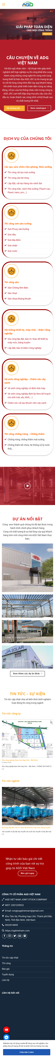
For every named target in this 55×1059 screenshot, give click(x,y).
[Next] (51, 745)
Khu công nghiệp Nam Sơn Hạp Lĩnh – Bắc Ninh (20, 760)
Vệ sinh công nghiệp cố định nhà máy (26, 388)
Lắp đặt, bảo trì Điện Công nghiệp (24, 348)
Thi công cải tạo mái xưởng (21, 172)
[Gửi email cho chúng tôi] (19, 936)
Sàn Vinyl (12, 293)
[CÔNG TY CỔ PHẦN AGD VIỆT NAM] (27, 4)
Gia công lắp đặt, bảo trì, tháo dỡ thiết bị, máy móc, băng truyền (26, 828)
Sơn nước (12, 251)
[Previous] (4, 745)
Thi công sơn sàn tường (17, 223)
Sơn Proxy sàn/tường (18, 229)
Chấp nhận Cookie (27, 1052)
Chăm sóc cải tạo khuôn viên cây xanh (27, 403)
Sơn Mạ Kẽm (14, 240)
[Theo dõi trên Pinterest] (25, 936)
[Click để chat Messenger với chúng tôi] (6, 1037)
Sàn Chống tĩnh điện (18, 287)
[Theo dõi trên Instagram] (9, 936)
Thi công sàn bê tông (18, 178)
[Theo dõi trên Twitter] (14, 936)
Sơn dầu (12, 234)
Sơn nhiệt (12, 245)
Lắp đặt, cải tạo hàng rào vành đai (25, 183)
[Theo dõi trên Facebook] (4, 936)
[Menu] (3, 4)
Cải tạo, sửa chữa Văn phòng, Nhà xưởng (28, 166)
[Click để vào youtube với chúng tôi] (6, 1030)
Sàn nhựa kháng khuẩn (19, 298)
